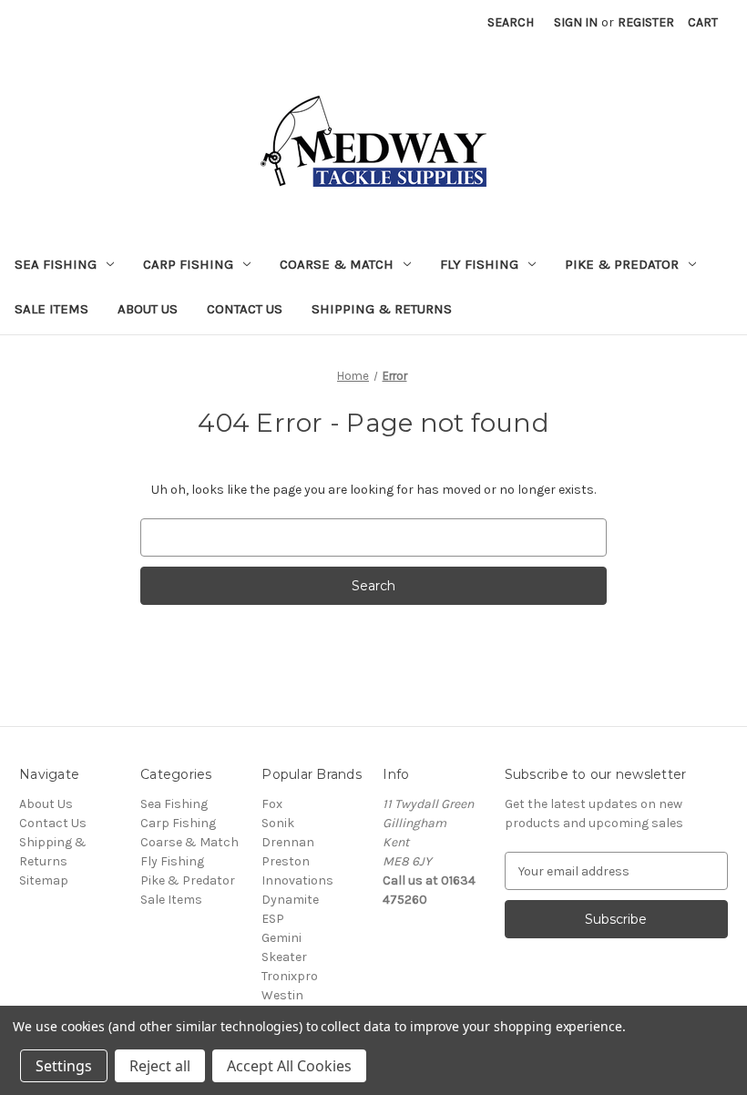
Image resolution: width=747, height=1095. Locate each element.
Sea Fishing (56, 264)
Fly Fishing (479, 264)
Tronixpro (289, 976)
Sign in (576, 22)
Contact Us (244, 309)
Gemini (281, 938)
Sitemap (43, 880)
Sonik (277, 823)
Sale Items (51, 309)
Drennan (287, 842)
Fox (271, 804)
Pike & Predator (622, 264)
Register (646, 22)
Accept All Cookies (289, 1066)
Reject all (159, 1066)
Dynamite (290, 899)
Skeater (284, 957)
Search (510, 22)
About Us (148, 309)
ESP (272, 918)
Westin (282, 995)
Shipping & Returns (382, 309)
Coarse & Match (337, 264)
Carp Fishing (188, 264)
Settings (64, 1066)
